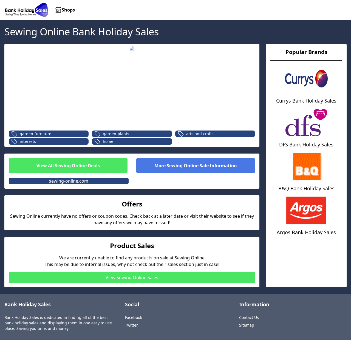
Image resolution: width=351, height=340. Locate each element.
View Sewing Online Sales (132, 277)
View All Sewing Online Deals (68, 166)
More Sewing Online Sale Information (195, 166)
